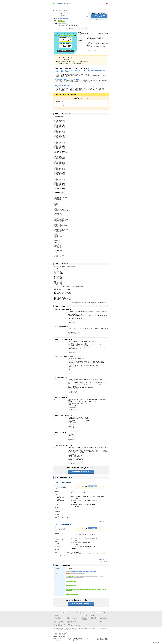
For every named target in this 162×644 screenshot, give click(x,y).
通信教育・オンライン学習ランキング (73, 625)
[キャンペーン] (104, 7)
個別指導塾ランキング (57, 618)
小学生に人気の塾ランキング (59, 621)
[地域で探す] (57, 7)
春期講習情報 (93, 617)
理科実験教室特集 (85, 619)
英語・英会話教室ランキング (59, 625)
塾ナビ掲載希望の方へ (104, 618)
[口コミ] (85, 7)
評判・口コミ (71, 28)
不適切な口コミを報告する (102, 521)
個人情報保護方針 (59, 640)
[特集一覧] (94, 7)
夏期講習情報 (93, 618)
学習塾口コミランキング (71, 618)
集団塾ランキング (70, 617)
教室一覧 (82, 28)
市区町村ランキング (70, 624)
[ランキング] (76, 7)
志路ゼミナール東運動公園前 (61, 482)
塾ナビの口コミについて (103, 480)
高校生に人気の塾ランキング (59, 622)
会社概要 (54, 640)
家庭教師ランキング (70, 622)
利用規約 (101, 621)
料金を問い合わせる (100, 16)
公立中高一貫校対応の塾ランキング (60, 624)
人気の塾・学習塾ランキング (59, 617)
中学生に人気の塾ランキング (72, 621)
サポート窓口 (102, 617)
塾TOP (60, 28)
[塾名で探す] (67, 7)
